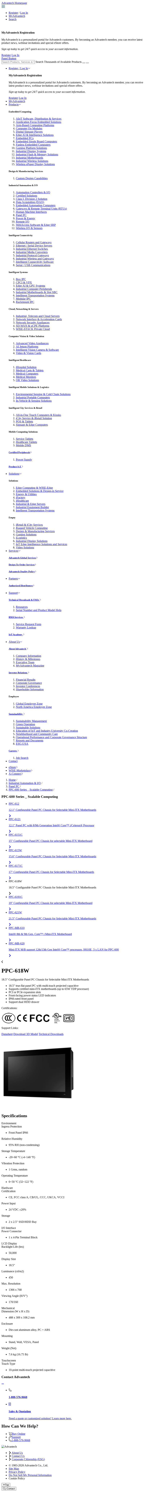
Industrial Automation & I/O (25, 783)
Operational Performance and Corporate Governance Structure (51, 737)
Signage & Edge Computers (32, 424)
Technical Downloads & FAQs (24, 599)
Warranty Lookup (26, 627)
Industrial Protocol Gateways (32, 255)
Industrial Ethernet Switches (32, 248)
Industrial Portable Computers (33, 397)
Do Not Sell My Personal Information (30, 1475)
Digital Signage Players (29, 131)
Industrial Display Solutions (31, 541)
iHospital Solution (26, 367)
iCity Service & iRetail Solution (34, 418)
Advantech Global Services (22, 557)
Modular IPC (23, 298)
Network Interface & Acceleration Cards (39, 319)
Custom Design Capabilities (32, 178)
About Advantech (18, 648)
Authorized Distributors (21, 585)
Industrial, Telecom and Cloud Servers (38, 316)
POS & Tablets (24, 421)
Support (13, 592)
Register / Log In (18, 68)
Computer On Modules (29, 128)
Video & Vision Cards (28, 353)
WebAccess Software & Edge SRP (36, 224)
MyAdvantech (17, 16)
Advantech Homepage (14, 3)
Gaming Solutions (26, 534)
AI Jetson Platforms (27, 346)
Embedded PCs (25, 138)
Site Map (14, 1468)
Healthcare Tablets (26, 442)
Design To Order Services (22, 564)
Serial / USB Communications (33, 265)
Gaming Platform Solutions (31, 147)
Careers (13, 750)
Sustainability (16, 714)
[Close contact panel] (2, 1383)
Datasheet (7, 1034)
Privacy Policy (17, 1471)
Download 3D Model (25, 1034)
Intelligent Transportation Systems (35, 295)
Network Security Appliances (32, 322)
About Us (14, 641)
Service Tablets (24, 438)
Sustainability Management (31, 721)
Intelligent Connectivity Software (35, 261)
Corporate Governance (29, 682)
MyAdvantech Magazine (30, 665)
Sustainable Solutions (28, 727)
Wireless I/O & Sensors (29, 228)
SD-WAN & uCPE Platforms (32, 325)
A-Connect (15, 773)
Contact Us (18, 1456)
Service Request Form (28, 624)
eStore (12, 767)
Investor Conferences (28, 686)
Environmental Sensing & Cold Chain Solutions (43, 394)
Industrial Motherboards (29, 157)
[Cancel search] (87, 62)
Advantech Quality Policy (22, 571)
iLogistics (21, 537)
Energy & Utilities (26, 494)
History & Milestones (28, 659)
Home (12, 779)
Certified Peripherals (19, 452)
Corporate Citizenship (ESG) (28, 1459)
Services (13, 550)
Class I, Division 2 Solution (31, 198)
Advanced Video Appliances (32, 343)
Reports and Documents (29, 740)
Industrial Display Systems (31, 151)
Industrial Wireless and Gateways (35, 258)
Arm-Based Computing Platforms (35, 125)
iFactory (20, 497)
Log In (24, 12)
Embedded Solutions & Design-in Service (40, 491)
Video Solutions (25, 547)
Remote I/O (22, 221)
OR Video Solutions (27, 380)
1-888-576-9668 (21, 1440)
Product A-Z (15, 466)
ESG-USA (22, 743)
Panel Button (8, 58)
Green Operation (25, 724)
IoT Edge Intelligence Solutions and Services (41, 544)
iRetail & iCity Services (29, 524)
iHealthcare (22, 500)
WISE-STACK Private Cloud (33, 329)
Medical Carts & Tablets (29, 370)
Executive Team (25, 662)
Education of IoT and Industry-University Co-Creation (47, 730)
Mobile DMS (23, 445)
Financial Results (25, 679)
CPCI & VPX (24, 282)
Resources (22, 606)
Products (14, 104)
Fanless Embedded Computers (33, 144)
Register (13, 12)
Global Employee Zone (29, 703)
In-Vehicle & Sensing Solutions (34, 400)
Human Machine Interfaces (31, 211)
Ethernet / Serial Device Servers (34, 245)
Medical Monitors (26, 376)
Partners (13, 578)
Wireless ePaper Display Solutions (35, 164)
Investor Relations (18, 672)
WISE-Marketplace (20, 770)
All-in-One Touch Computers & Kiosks (38, 415)
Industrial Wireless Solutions (32, 160)
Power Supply (24, 459)
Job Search (22, 757)
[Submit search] (83, 62)
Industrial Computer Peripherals (34, 288)
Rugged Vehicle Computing (32, 528)
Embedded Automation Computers (35, 205)
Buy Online (18, 1433)
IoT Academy (16, 634)
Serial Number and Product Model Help (38, 610)
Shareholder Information (30, 689)
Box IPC (21, 279)
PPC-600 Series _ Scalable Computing (31, 789)
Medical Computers (27, 373)
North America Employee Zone (34, 706)
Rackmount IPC (25, 301)
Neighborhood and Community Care (37, 734)
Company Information (28, 655)
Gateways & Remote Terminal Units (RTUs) (41, 208)
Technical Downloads (51, 1034)
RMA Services (16, 617)
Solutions (14, 473)
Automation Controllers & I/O (33, 192)
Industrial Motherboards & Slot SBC (37, 292)
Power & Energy (25, 218)
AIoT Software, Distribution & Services (38, 118)
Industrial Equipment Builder (32, 507)
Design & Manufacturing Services (35, 531)
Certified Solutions (26, 195)
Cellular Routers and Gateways (33, 242)
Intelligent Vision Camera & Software (37, 349)
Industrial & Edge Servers (30, 504)
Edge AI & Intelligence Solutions (35, 134)
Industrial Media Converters (32, 252)
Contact (13, 761)
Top (7, 1485)
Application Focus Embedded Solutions (38, 121)
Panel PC (21, 215)
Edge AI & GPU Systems (30, 285)
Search (12, 19)
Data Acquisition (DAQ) (30, 202)
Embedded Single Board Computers (36, 141)
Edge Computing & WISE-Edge (34, 487)
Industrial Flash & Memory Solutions (37, 154)
